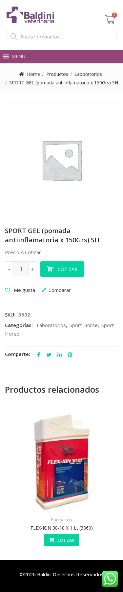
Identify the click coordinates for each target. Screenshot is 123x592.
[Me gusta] (45, 504)
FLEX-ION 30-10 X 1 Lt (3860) (62, 528)
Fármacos (61, 520)
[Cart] (110, 20)
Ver (77, 504)
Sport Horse (84, 325)
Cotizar (67, 269)
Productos (57, 74)
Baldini (44, 574)
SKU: (10, 314)
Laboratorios (88, 74)
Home (33, 74)
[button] (18, 56)
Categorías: (19, 325)
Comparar (60, 290)
